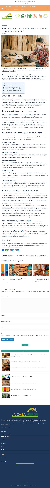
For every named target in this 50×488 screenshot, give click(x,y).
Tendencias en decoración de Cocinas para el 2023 (21, 376)
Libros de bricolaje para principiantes (12, 90)
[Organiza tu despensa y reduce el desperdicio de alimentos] (6, 383)
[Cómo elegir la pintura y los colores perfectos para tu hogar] (6, 389)
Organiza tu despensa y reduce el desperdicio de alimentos (23, 383)
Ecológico (3, 454)
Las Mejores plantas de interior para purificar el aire (21, 395)
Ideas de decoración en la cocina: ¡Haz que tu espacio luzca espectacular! (37, 256)
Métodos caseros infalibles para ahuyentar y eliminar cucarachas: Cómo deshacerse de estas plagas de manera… (29, 355)
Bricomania (28, 203)
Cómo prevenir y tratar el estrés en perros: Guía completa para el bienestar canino (28, 367)
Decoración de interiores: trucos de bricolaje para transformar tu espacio (36, 279)
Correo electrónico (6, 321)
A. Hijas (4, 33)
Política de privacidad (6, 434)
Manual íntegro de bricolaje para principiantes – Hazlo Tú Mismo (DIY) (25, 361)
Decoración (8, 6)
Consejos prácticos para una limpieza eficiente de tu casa (13, 256)
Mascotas (7, 9)
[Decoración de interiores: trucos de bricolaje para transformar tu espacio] (37, 264)
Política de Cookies (5, 436)
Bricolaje (24, 6)
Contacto (16, 9)
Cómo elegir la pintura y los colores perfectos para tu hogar (23, 389)
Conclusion (6, 92)
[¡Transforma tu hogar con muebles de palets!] (12, 264)
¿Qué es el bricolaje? (8, 85)
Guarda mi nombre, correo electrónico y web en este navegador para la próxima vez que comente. (25, 335)
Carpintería (28, 220)
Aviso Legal (3, 431)
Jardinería (33, 6)
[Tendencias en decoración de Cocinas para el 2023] (6, 377)
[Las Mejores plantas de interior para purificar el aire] (6, 395)
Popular (26, 351)
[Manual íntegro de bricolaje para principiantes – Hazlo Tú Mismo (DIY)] (6, 362)
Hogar (16, 6)
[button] (12, 7)
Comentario (4, 297)
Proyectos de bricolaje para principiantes (13, 88)
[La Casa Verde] (2, 8)
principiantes (25, 230)
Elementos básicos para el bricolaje (12, 87)
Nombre (3, 315)
